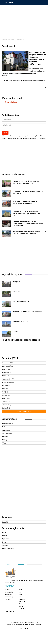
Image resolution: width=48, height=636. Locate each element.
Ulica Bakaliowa (11, 102)
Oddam (4, 535)
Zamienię (5, 545)
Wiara (4, 443)
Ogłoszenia (22, 601)
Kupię (4, 532)
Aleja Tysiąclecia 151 (21, 301)
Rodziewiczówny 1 (20, 322)
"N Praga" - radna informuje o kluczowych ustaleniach (25, 202)
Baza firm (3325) (10, 358)
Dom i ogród (6, 366)
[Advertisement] (24, 20)
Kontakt (21, 608)
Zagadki (5, 522)
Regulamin (8, 594)
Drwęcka (16, 281)
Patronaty (8, 599)
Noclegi (4, 385)
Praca (4, 542)
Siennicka (16, 291)
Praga (18, 39)
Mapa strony (9, 597)
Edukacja (5, 372)
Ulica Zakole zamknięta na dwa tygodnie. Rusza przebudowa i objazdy (29, 232)
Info (20, 592)
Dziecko (5, 369)
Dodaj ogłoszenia (8, 548)
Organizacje (6, 430)
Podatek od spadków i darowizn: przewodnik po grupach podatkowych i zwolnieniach (28, 223)
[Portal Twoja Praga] (10, 573)
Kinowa (16, 332)
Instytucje (22, 599)
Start (20, 590)
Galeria (21, 604)
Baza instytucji (9, 419)
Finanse (5, 376)
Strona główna (8, 39)
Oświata (5, 436)
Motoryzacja (6, 382)
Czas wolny (6, 363)
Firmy (20, 597)
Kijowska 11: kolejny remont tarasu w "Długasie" (28, 192)
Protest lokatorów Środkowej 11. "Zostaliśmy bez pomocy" (26, 182)
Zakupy (4, 401)
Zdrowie (5, 405)
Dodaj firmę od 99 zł (24, 411)
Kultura (4, 427)
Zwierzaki (5, 408)
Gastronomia (6, 379)
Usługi (4, 398)
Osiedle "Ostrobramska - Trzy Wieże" (28, 311)
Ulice (25, 39)
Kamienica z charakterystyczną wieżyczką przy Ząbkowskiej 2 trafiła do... (28, 213)
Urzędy (4, 440)
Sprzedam (5, 539)
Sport (4, 389)
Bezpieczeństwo (7, 424)
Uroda (4, 395)
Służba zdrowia (7, 433)
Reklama (21, 606)
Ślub (3, 392)
